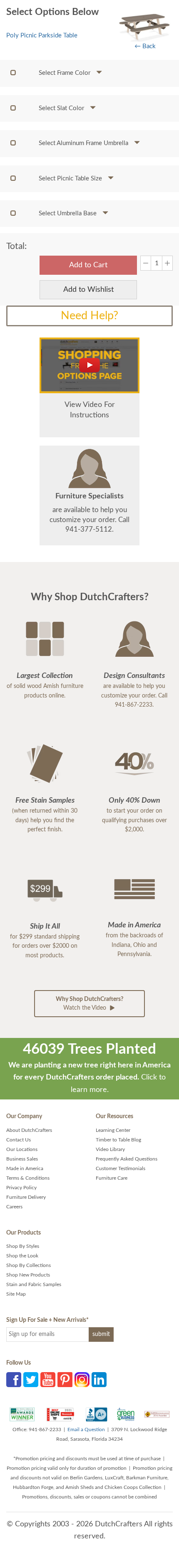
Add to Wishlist (88, 289)
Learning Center (113, 1130)
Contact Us (18, 1139)
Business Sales (22, 1158)
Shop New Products (28, 1274)
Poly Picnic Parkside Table (41, 35)
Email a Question (86, 1429)
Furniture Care (111, 1178)
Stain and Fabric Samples (33, 1284)
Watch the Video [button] (89, 1003)
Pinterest (64, 1379)
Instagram (82, 1379)
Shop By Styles (22, 1246)
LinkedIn (99, 1379)
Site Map (16, 1293)
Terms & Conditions (28, 1178)
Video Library (110, 1149)
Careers (14, 1206)
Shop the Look (22, 1255)
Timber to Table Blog (118, 1139)
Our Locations (21, 1149)
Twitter (30, 1379)
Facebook (13, 1379)
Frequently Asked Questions (126, 1158)
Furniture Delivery (26, 1197)
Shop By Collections (28, 1265)
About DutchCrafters (29, 1130)
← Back (145, 46)
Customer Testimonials (120, 1168)
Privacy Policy (21, 1187)
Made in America (24, 1168)
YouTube (47, 1379)
